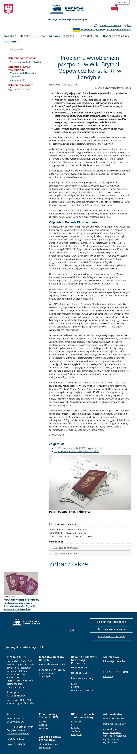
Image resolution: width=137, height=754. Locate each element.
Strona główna (15, 49)
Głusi (125, 25)
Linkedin (75, 728)
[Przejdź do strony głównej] (68, 9)
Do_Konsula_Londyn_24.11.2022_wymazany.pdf (78, 448)
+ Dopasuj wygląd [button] (121, 2)
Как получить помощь (111, 636)
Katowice (43, 721)
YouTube (75, 731)
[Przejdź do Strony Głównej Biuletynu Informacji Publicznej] (114, 8)
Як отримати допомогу (111, 629)
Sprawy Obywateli (63, 35)
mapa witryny (110, 729)
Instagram (76, 734)
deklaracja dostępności (115, 735)
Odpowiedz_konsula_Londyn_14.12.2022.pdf (76, 451)
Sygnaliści (12, 41)
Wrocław (43, 728)
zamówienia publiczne (82, 690)
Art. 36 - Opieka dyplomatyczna (25, 61)
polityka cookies (111, 738)
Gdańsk (43, 724)
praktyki (75, 686)
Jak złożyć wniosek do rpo (111, 621)
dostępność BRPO (112, 732)
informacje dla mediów (114, 661)
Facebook (76, 721)
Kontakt (10, 35)
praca (74, 683)
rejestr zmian (110, 742)
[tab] (90, 548)
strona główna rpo (26, 623)
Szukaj (96, 25)
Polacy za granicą (22, 88)
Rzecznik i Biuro (32, 35)
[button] (55, 487)
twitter (117, 87)
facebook (126, 87)
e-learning (108, 676)
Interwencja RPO (18, 80)
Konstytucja (90, 35)
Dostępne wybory (116, 35)
